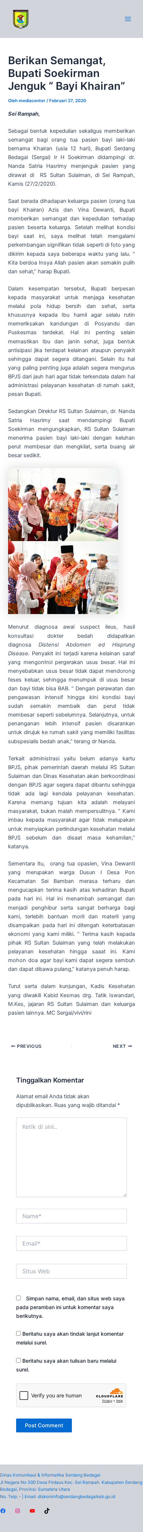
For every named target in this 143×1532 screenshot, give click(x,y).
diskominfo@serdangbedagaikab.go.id (76, 1496)
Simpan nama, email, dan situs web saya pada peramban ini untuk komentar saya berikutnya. (70, 1307)
